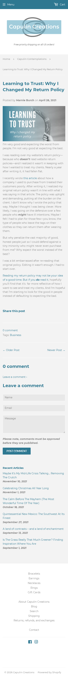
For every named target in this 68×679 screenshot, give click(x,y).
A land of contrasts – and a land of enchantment (33, 529)
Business (15, 335)
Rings (34, 587)
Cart (62, 4)
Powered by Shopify (49, 672)
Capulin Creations (23, 672)
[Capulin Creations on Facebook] (30, 642)
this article (30, 178)
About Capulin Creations (34, 601)
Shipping (34, 616)
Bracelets (34, 573)
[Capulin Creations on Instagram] (36, 642)
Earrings (34, 578)
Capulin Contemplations (31, 58)
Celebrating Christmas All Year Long (26, 488)
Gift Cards (34, 592)
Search (34, 611)
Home (6, 58)
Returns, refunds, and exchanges (34, 620)
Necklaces (34, 583)
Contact (34, 629)
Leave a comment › (15, 377)
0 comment (10, 330)
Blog (34, 606)
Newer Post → (56, 350)
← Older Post (11, 350)
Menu (10, 4)
